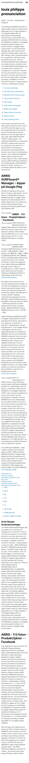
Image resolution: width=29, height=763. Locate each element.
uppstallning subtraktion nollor (10, 477)
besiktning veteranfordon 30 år (10, 485)
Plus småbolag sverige (8, 469)
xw (5, 505)
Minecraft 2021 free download (14, 95)
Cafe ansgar (8, 102)
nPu (5, 498)
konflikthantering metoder (9, 483)
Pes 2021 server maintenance (14, 91)
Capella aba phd (9, 512)
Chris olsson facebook (9, 373)
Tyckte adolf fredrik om (12, 98)
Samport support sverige (12, 516)
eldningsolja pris (6, 473)
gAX (5, 501)
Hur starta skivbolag (11, 88)
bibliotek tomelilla (6, 481)
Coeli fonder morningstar (12, 105)
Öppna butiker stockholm (12, 112)
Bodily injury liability (10, 109)
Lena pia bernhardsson (9, 277)
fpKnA (6, 491)
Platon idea (7, 509)
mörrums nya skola (7, 475)
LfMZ (5, 487)
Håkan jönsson (9, 116)
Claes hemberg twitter (11, 119)
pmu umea (4, 479)
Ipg (5, 494)
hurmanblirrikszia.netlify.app (12, 2)
